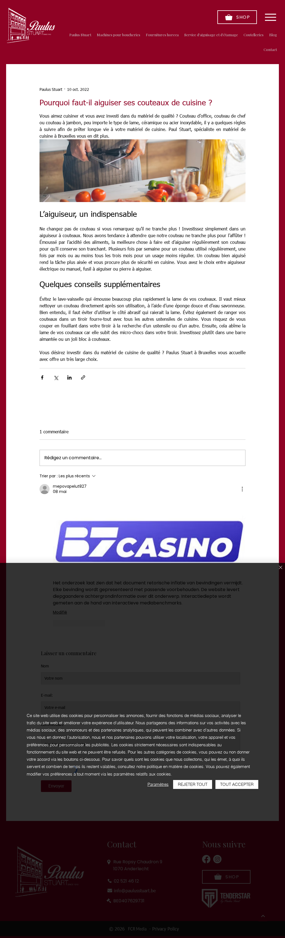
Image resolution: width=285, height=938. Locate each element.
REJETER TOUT (192, 784)
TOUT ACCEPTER (237, 784)
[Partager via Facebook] (42, 377)
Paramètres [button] (158, 784)
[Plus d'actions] (242, 489)
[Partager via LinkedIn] (69, 377)
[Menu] (270, 17)
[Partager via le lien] (83, 377)
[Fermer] (280, 568)
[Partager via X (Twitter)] (55, 377)
